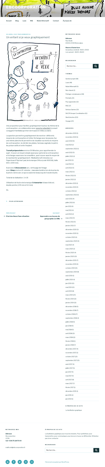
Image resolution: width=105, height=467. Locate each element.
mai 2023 (69, 145)
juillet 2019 (69, 279)
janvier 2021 (70, 225)
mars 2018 (69, 337)
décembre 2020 (71, 229)
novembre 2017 (71, 353)
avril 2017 (69, 379)
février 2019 (70, 299)
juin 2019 (68, 283)
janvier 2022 (70, 179)
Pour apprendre (16, 201)
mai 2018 (69, 329)
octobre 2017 (70, 356)
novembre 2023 (71, 137)
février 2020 (70, 252)
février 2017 (70, 387)
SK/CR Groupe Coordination (75, 113)
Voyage (68, 121)
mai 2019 (69, 287)
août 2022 (69, 152)
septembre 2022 (71, 149)
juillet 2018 (69, 322)
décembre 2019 (71, 260)
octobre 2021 (70, 191)
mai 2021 (69, 210)
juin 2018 (68, 326)
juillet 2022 (69, 156)
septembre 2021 (71, 195)
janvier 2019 (70, 302)
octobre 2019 (70, 268)
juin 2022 (69, 160)
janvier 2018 (70, 345)
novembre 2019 (71, 264)
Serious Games (71, 109)
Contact (56, 21)
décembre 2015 (71, 391)
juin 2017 (68, 372)
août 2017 (69, 364)
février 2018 (70, 341)
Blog (17, 21)
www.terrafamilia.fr (43, 128)
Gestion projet (70, 79)
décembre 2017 (71, 349)
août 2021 (69, 199)
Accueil (8, 21)
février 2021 (70, 222)
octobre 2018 (70, 314)
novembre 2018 (71, 310)
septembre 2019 (71, 272)
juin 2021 (68, 206)
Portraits (69, 98)
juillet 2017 (69, 368)
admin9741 (26, 34)
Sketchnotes (70, 117)
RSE (31, 21)
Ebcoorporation (26, 7)
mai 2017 (69, 376)
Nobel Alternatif (43, 21)
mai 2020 (69, 245)
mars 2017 (69, 383)
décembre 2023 (71, 133)
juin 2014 (68, 399)
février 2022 (70, 175)
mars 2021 (69, 218)
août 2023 (69, 141)
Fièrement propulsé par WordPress (57, 462)
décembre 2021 (71, 183)
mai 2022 (69, 164)
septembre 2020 (71, 241)
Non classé (69, 90)
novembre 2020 (71, 233)
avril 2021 (69, 214)
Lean (24, 21)
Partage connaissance (73, 94)
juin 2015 (68, 395)
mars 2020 (69, 249)
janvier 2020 (70, 256)
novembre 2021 (71, 187)
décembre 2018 (71, 306)
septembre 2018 (71, 318)
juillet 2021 (69, 202)
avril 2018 (69, 333)
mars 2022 (69, 172)
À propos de (67, 21)
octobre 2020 (70, 237)
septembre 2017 (71, 360)
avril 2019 (69, 291)
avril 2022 (69, 168)
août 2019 (69, 275)
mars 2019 (69, 295)
